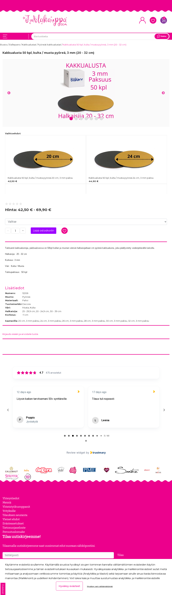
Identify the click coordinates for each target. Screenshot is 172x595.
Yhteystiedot (11, 498)
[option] (86, 91)
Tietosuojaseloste (14, 527)
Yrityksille (9, 511)
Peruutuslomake (14, 531)
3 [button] (81, 119)
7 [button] (101, 119)
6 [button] (96, 119)
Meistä (7, 502)
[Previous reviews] (8, 410)
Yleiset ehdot (11, 519)
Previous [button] (9, 93)
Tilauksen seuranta (15, 515)
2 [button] (76, 119)
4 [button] (86, 119)
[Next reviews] (164, 410)
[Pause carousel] (86, 440)
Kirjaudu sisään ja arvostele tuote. (21, 334)
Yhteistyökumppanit (16, 506)
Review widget (76, 452)
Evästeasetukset (13, 523)
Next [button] (163, 93)
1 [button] (71, 119)
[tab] (65, 436)
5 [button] (91, 119)
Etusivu (4, 44)
